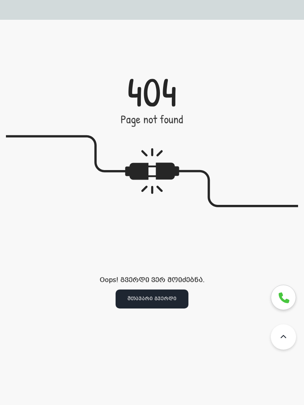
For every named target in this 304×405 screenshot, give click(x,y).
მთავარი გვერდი (152, 299)
